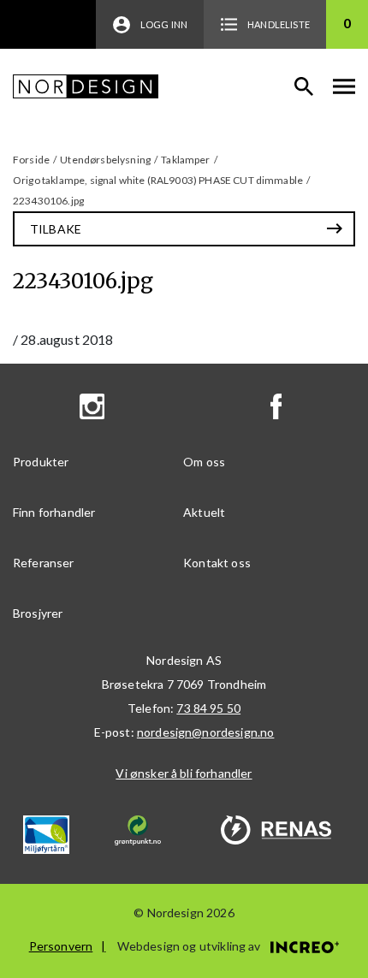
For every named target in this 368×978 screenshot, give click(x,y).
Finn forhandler (54, 512)
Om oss (204, 461)
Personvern (61, 946)
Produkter (40, 461)
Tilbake (55, 229)
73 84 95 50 (208, 708)
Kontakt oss (217, 562)
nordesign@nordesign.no (206, 732)
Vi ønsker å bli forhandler (184, 773)
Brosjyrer (37, 613)
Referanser (43, 562)
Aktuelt (204, 512)
